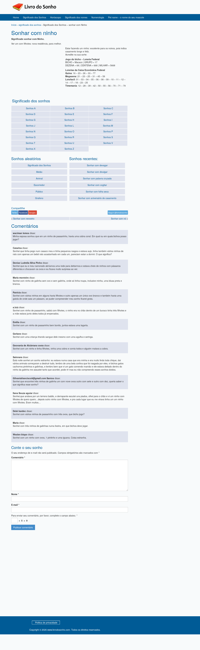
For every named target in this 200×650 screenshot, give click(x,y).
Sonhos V (108, 142)
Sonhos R (69, 137)
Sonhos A (30, 108)
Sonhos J (30, 125)
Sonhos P (108, 131)
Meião (39, 171)
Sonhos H (69, 119)
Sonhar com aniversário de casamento (97, 198)
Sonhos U (69, 142)
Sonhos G (30, 119)
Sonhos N (30, 131)
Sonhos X (30, 148)
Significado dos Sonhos (34, 17)
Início (14, 24)
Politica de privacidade (46, 622)
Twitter (14, 212)
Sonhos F (108, 114)
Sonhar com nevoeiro (23, 218)
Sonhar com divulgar (97, 171)
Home (16, 17)
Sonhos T (30, 142)
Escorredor (39, 185)
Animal (39, 178)
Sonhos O (69, 131)
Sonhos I (108, 119)
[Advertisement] (37, 68)
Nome (15, 494)
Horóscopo (55, 17)
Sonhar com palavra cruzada (97, 178)
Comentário (18, 457)
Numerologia (97, 17)
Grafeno (39, 198)
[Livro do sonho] (34, 6)
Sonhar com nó (118, 218)
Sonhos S (108, 137)
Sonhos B (69, 108)
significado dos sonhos (30, 24)
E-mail (15, 504)
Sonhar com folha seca (97, 191)
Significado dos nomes (76, 17)
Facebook (23, 212)
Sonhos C (108, 108)
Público (39, 191)
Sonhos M (108, 125)
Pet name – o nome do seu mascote (126, 17)
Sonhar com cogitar (97, 185)
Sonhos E (69, 114)
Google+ (32, 212)
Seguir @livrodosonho (117, 212)
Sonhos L (69, 125)
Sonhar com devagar (97, 165)
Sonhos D (30, 114)
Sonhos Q (30, 137)
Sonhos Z (69, 148)
